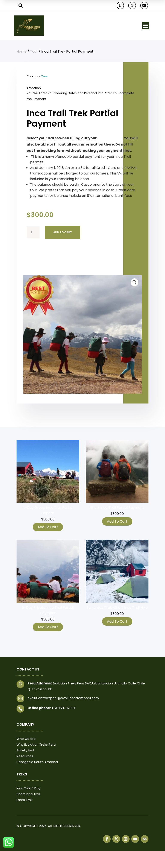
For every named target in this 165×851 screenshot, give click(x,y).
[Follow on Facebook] (107, 839)
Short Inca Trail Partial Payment (117, 507)
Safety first (25, 750)
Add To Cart (48, 527)
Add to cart (62, 232)
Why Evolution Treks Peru (36, 744)
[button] (134, 282)
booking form (109, 138)
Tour (34, 51)
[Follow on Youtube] (135, 839)
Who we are (26, 738)
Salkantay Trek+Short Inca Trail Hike (117, 607)
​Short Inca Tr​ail (28, 794)
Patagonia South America (37, 762)
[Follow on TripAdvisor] (144, 839)
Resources (25, 756)
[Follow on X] (116, 839)
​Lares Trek (24, 800)
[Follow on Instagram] (126, 839)
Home (22, 51)
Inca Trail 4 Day (28, 788)
